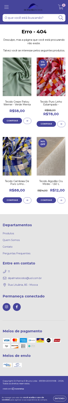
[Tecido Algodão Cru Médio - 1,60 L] (61, 200)
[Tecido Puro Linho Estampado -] (61, 124)
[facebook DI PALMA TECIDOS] (17, 307)
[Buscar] (61, 18)
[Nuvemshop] (13, 389)
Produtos (8, 233)
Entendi (60, 398)
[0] (61, 7)
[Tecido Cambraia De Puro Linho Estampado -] (27, 200)
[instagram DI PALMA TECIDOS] (6, 307)
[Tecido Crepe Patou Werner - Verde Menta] (27, 121)
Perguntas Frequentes (16, 253)
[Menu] (6, 7)
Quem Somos (11, 240)
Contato (8, 246)
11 (9, 271)
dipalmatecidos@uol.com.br (25, 278)
